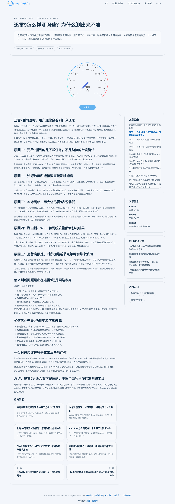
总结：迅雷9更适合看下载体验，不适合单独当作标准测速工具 (145, 185)
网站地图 (99, 495)
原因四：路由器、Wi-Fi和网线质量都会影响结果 (144, 155)
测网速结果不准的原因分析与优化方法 (144, 255)
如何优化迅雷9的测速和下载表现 (143, 175)
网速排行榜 (117, 3)
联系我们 (117, 495)
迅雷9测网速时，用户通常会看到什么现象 (145, 126)
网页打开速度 (133, 3)
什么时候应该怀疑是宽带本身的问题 (144, 180)
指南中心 (23, 19)
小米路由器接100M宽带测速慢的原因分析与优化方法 (145, 247)
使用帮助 (148, 3)
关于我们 (108, 495)
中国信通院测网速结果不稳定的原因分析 (144, 271)
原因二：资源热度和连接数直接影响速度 (144, 141)
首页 (106, 3)
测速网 (95, 500)
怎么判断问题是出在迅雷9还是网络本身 (145, 169)
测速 (88, 500)
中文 (158, 3)
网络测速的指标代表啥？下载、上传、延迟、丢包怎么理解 (143, 263)
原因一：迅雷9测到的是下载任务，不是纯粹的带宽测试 (145, 133)
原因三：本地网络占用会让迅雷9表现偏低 (145, 148)
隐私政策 (127, 495)
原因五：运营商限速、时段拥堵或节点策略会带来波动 (144, 162)
